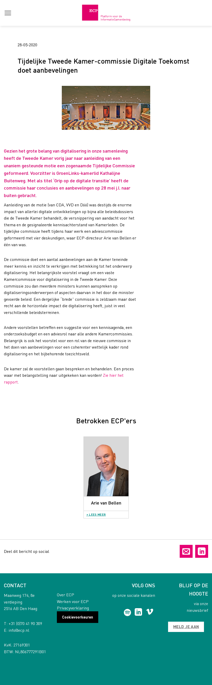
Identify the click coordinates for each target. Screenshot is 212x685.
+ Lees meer (96, 514)
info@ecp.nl (19, 630)
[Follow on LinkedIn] (138, 612)
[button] (8, 13)
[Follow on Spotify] (127, 612)
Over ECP (65, 594)
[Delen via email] (186, 551)
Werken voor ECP (73, 601)
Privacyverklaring (73, 608)
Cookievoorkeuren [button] (77, 617)
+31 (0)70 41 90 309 (25, 623)
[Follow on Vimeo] (149, 612)
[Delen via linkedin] (201, 551)
